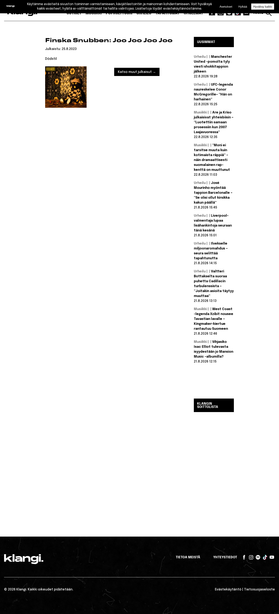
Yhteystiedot (225, 557)
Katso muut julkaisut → (137, 72)
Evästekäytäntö (228, 589)
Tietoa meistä (188, 557)
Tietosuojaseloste (259, 589)
